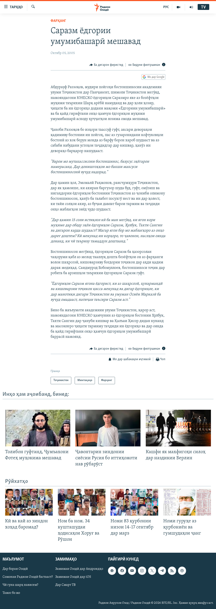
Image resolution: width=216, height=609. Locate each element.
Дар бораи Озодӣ (15, 569)
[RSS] (172, 571)
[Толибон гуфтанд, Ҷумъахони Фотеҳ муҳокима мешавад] (37, 428)
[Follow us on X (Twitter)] (152, 571)
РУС (166, 7)
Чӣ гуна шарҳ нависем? (20, 585)
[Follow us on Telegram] (162, 571)
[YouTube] (178, 7)
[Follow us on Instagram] (142, 571)
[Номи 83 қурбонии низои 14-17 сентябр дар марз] (134, 502)
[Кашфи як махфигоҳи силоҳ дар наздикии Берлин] (178, 428)
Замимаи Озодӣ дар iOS (73, 577)
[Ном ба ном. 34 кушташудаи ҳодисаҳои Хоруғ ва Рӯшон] (81, 502)
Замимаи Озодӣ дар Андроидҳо (79, 569)
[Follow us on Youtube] (132, 571)
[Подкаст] (182, 571)
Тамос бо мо (11, 593)
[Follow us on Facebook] (122, 571)
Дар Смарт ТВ (65, 585)
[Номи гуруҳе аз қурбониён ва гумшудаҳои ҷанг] (187, 502)
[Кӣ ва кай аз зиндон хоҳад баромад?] (29, 502)
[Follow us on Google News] (112, 571)
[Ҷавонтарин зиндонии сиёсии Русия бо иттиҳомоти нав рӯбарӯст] (107, 428)
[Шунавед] (191, 7)
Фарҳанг (58, 21)
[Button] (106, 65)
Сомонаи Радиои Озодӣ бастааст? (28, 577)
